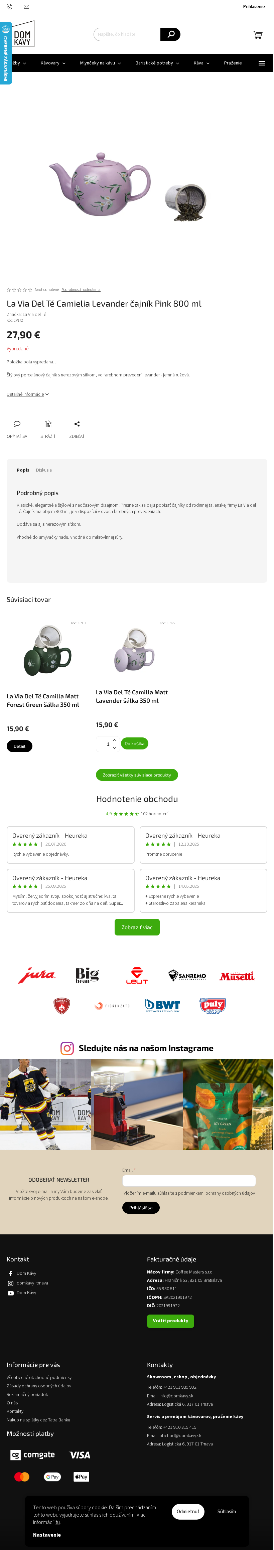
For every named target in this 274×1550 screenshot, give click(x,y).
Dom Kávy (26, 1273)
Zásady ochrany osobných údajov (39, 1386)
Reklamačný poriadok (27, 1395)
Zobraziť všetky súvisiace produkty (137, 775)
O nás (12, 1403)
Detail (19, 746)
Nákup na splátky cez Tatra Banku (38, 1420)
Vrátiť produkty (170, 1321)
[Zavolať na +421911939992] (15, 6)
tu (57, 1522)
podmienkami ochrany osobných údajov (216, 1193)
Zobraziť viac (137, 927)
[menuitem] (53, 63)
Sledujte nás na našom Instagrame (146, 1048)
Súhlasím (227, 1511)
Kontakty (15, 1411)
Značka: (26, 314)
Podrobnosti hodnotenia (81, 290)
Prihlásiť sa (141, 1207)
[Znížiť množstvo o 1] (114, 748)
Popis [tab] (23, 470)
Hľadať (170, 34)
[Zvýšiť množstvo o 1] (114, 740)
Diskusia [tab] (44, 470)
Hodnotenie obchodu (137, 798)
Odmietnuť (188, 1511)
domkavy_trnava (32, 1283)
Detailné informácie (25, 394)
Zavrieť (56, 416)
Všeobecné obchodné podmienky (39, 1378)
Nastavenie (47, 1535)
